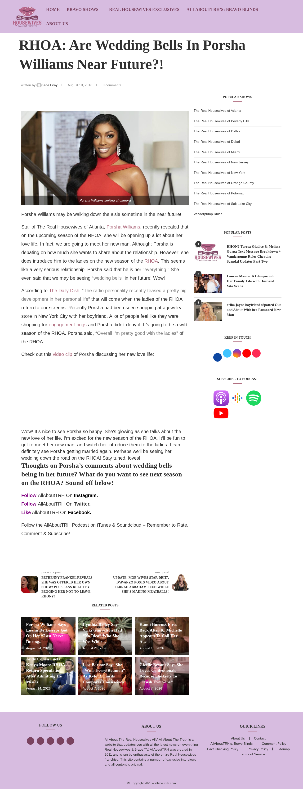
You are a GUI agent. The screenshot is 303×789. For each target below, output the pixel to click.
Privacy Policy (258, 749)
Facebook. (79, 512)
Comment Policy (274, 743)
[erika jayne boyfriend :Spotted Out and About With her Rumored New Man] (208, 311)
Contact (260, 738)
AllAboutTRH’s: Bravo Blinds (222, 9)
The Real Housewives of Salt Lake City (223, 204)
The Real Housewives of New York (219, 173)
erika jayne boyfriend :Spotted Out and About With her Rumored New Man (254, 310)
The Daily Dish (64, 290)
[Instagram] (50, 741)
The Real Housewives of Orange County (224, 183)
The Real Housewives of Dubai (217, 141)
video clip (62, 354)
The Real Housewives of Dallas (217, 131)
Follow (28, 495)
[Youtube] (221, 408)
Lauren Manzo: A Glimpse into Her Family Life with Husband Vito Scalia (251, 281)
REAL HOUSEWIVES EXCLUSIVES (144, 9)
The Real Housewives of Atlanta (217, 110)
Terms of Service (252, 754)
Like (26, 512)
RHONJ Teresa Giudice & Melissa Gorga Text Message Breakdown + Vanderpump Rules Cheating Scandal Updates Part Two (254, 254)
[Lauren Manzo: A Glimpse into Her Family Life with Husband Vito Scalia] (208, 283)
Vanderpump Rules (208, 214)
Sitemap (283, 749)
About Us (57, 23)
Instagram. (86, 495)
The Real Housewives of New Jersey (221, 162)
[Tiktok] (60, 741)
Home (53, 9)
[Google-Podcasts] (237, 393)
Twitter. (82, 504)
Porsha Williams (123, 226)
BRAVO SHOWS (82, 9)
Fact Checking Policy (222, 749)
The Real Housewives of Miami (217, 152)
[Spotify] (253, 393)
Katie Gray (50, 85)
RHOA (151, 261)
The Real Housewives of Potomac (219, 193)
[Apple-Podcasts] (221, 393)
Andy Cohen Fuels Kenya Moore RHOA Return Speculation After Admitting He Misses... (45, 670)
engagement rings (68, 324)
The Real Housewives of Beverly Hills (221, 121)
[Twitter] (40, 741)
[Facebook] (30, 741)
